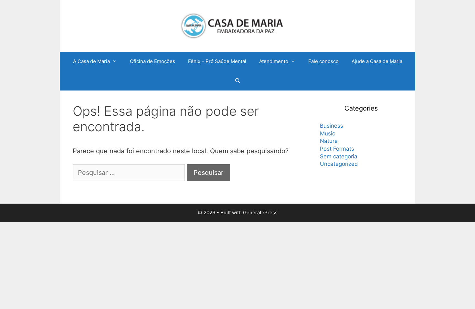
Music (327, 133)
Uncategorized (339, 164)
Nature (329, 141)
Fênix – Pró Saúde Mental (217, 61)
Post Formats (337, 148)
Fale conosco (323, 61)
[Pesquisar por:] (130, 172)
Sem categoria (338, 156)
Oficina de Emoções (152, 61)
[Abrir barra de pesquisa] (237, 81)
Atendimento (273, 61)
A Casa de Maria (91, 61)
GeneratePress (260, 212)
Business (331, 126)
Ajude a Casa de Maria (377, 61)
